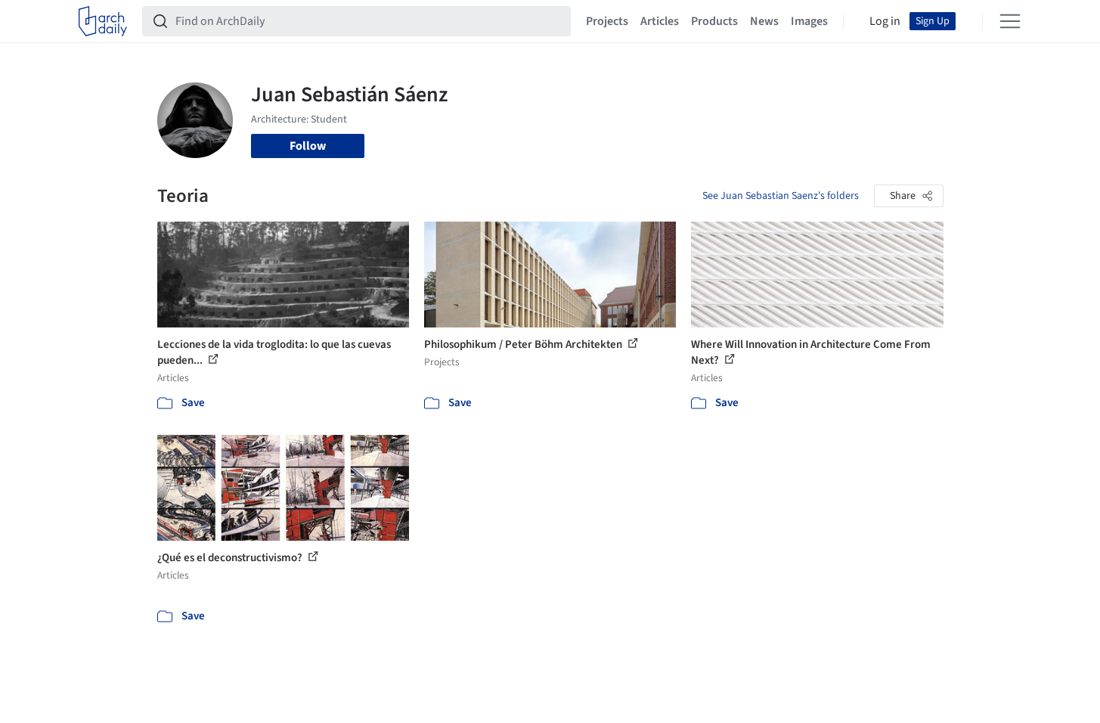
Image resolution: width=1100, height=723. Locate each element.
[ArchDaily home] (103, 21)
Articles (659, 21)
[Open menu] (1010, 21)
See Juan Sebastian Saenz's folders (780, 196)
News (764, 21)
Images (809, 21)
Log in (884, 21)
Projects (607, 21)
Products (714, 21)
